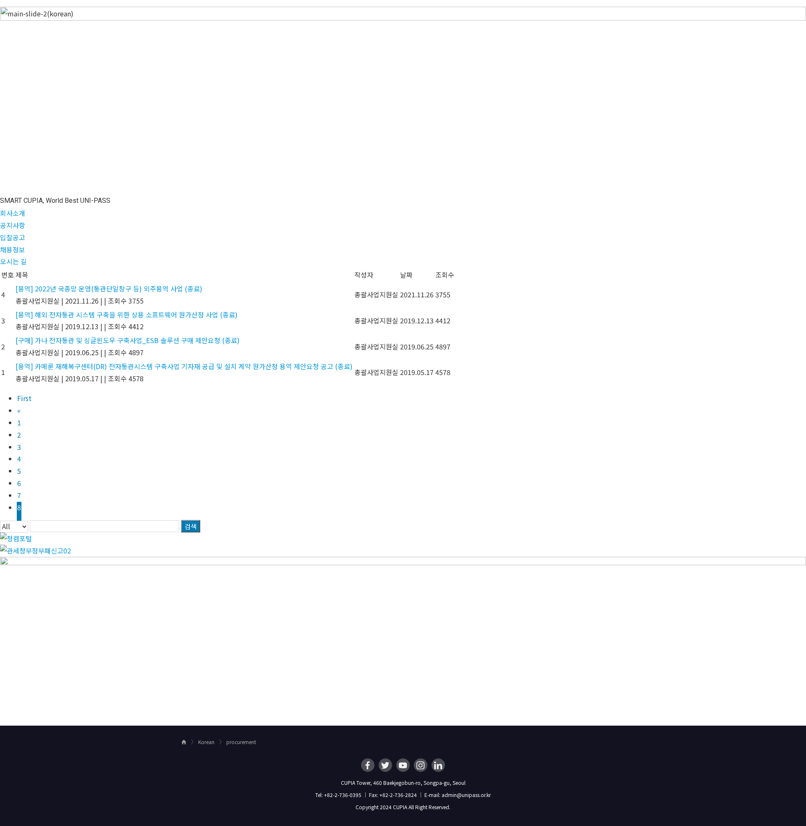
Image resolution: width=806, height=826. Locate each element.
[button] (12, 213)
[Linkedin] (438, 765)
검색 (190, 526)
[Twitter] (385, 765)
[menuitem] (373, 15)
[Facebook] (367, 765)
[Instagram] (420, 765)
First (24, 398)
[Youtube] (403, 765)
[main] (403, 363)
